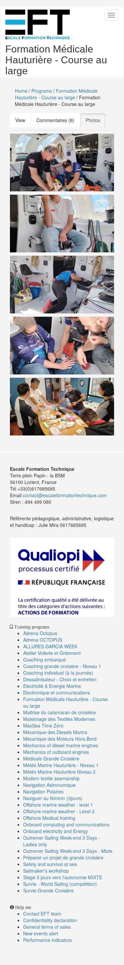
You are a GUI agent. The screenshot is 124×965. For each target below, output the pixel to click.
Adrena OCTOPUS (42, 639)
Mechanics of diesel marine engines (60, 745)
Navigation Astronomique (49, 785)
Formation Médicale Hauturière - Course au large (56, 94)
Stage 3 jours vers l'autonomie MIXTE (62, 877)
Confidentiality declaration (50, 920)
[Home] (37, 24)
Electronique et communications (56, 692)
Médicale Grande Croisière (51, 758)
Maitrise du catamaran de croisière (59, 712)
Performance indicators (47, 940)
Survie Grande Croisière (48, 890)
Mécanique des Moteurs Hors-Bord (60, 738)
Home (21, 90)
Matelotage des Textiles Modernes (59, 719)
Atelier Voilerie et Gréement (52, 653)
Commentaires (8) (55, 120)
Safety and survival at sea (50, 864)
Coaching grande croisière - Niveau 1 (62, 666)
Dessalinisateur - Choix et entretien (60, 679)
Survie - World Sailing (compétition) (60, 884)
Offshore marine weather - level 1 (58, 804)
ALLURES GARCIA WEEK (50, 646)
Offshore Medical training (50, 818)
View (20, 120)
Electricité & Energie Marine (52, 686)
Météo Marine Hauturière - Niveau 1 (61, 765)
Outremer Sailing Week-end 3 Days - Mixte (67, 851)
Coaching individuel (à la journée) (58, 672)
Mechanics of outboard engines (56, 752)
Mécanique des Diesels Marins (55, 732)
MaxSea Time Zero (43, 725)
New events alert (40, 933)
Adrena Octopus (40, 633)
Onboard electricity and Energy (55, 831)
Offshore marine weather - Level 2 (59, 811)
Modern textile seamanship (51, 778)
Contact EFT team (42, 913)
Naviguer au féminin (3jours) (53, 798)
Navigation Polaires (43, 791)
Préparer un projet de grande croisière (63, 857)
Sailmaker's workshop (46, 870)
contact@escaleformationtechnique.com (65, 495)
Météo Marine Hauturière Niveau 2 (59, 771)
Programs (41, 90)
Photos (95, 120)
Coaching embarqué (44, 659)
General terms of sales (47, 926)
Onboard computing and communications (66, 824)
